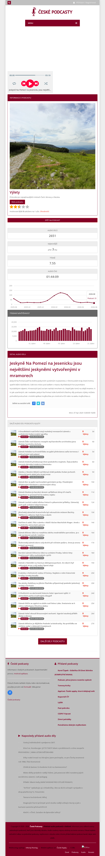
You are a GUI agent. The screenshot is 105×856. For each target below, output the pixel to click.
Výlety (85, 434)
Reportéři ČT (63, 697)
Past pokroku (64, 708)
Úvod (67, 852)
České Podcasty (36, 826)
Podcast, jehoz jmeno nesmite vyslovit (75, 680)
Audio (83, 852)
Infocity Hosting (32, 848)
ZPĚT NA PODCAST (52, 220)
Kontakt (91, 852)
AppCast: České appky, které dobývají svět (76, 691)
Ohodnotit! (44, 211)
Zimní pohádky (64, 719)
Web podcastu (17, 202)
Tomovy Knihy (64, 685)
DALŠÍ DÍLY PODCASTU (52, 641)
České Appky (62, 848)
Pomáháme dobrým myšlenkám (72, 725)
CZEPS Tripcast (64, 713)
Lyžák (60, 702)
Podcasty (75, 852)
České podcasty (14, 699)
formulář (27, 687)
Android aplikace (21, 673)
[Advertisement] (52, 50)
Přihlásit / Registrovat (86, 2)
